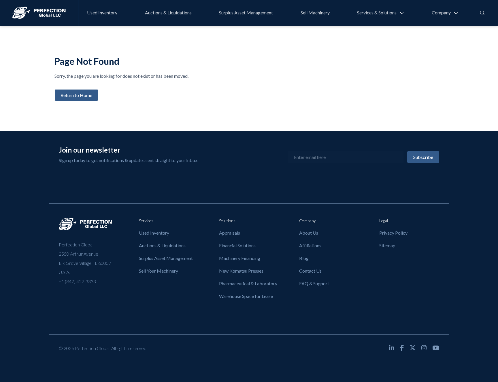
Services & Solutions (377, 12)
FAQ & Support (314, 283)
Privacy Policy (393, 232)
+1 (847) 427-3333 (77, 281)
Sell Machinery (315, 12)
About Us (308, 232)
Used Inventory (102, 12)
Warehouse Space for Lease (246, 296)
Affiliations (310, 245)
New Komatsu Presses (241, 270)
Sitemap (387, 245)
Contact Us (310, 270)
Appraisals (229, 232)
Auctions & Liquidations (168, 12)
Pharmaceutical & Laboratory (248, 283)
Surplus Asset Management (246, 12)
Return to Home (76, 95)
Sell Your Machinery (158, 270)
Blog (304, 258)
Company (441, 12)
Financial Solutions (237, 245)
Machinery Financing (239, 258)
